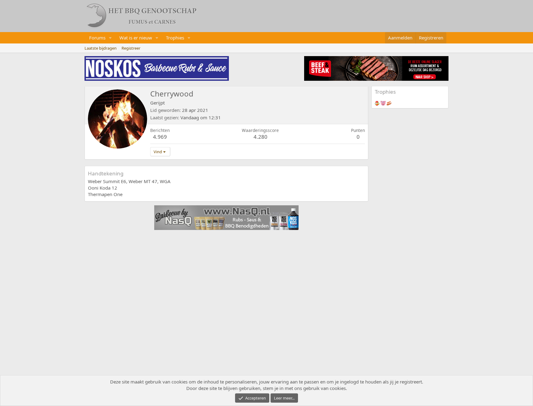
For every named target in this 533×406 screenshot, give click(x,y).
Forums (97, 38)
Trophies (175, 38)
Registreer (131, 48)
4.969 (160, 136)
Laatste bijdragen (101, 48)
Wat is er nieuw (135, 38)
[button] (110, 37)
